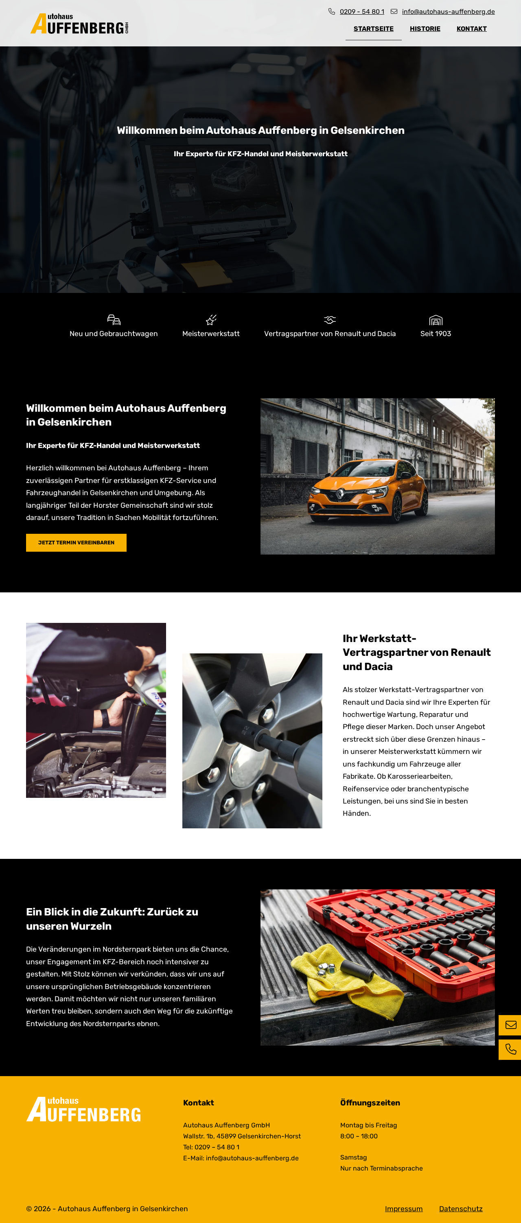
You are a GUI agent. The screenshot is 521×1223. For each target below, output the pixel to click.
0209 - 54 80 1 (362, 11)
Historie (425, 29)
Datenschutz (461, 1209)
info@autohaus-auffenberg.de (448, 11)
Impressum (404, 1209)
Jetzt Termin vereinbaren (76, 542)
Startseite (374, 29)
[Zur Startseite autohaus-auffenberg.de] (80, 23)
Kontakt (472, 29)
